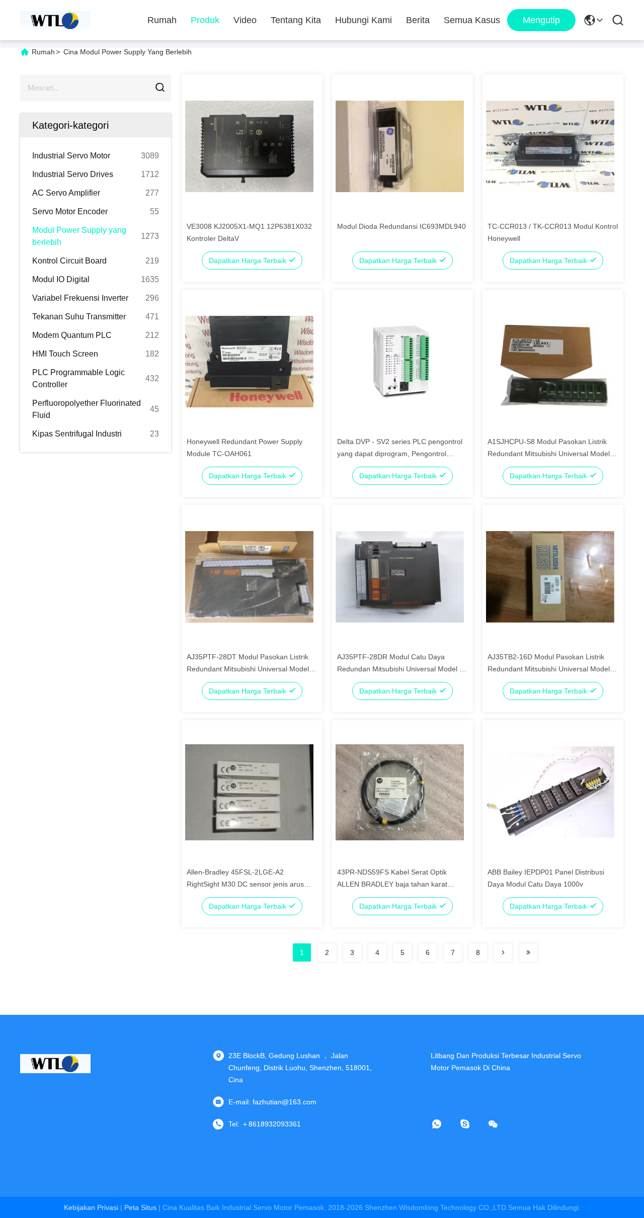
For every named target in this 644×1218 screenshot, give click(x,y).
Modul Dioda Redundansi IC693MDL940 (401, 226)
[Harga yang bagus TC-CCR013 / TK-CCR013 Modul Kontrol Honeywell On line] (550, 145)
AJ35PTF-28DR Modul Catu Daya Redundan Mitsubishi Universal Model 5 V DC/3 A (400, 669)
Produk (205, 20)
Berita (418, 20)
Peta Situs (140, 1207)
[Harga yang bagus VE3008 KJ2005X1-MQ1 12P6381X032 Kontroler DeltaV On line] (249, 145)
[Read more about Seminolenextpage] (503, 952)
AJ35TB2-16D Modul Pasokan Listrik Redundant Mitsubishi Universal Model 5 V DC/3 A (552, 669)
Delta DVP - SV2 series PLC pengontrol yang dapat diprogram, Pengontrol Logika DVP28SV (399, 454)
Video (245, 20)
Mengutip (541, 20)
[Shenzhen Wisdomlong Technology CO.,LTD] (55, 20)
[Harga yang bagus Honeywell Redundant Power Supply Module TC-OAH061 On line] (249, 361)
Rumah (162, 20)
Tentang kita (296, 20)
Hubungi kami (363, 20)
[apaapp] (444, 1124)
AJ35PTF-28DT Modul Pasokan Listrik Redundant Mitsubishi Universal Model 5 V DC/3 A (251, 669)
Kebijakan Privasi (91, 1207)
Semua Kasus (472, 20)
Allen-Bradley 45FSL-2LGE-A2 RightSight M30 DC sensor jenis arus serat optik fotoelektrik (245, 884)
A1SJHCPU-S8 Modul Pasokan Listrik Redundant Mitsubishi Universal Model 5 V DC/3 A (552, 454)
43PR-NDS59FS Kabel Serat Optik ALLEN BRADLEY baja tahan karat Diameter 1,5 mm (392, 884)
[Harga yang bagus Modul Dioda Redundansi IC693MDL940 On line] (400, 145)
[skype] (472, 1124)
